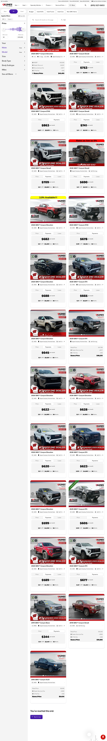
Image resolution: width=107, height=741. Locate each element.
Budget (31, 11)
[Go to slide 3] (48, 50)
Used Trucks (50, 11)
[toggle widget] (103, 737)
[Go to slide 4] (51, 50)
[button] (33, 38)
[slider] (3, 29)
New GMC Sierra (72, 11)
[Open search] (85, 5)
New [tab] (5, 11)
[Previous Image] (32, 38)
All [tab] (13, 11)
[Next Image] (63, 38)
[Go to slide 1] (43, 50)
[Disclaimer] (32, 62)
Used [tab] (21, 11)
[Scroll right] (64, 57)
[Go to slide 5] (53, 50)
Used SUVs (40, 11)
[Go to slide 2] (46, 50)
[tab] (75, 62)
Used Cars (60, 11)
